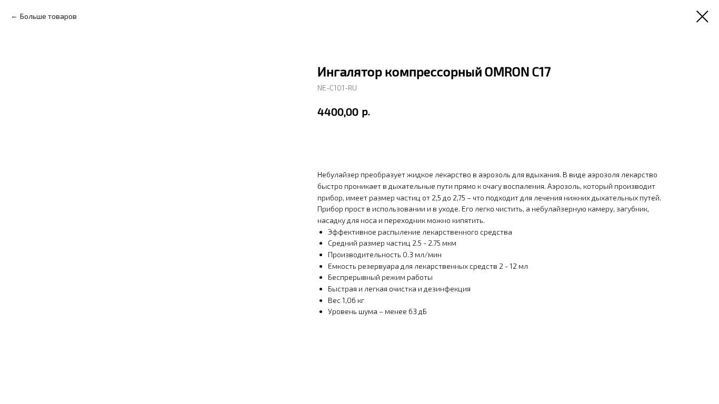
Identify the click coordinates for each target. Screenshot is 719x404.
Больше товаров (48, 16)
